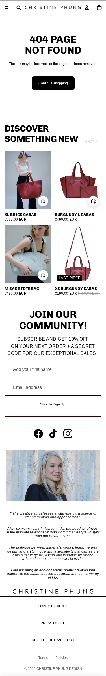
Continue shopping (53, 83)
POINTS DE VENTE (53, 606)
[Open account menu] (87, 7)
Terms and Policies (53, 658)
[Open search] (18, 7)
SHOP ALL (93, 142)
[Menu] (6, 7)
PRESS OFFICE (53, 623)
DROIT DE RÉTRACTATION (53, 640)
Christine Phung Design (59, 669)
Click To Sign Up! (53, 404)
